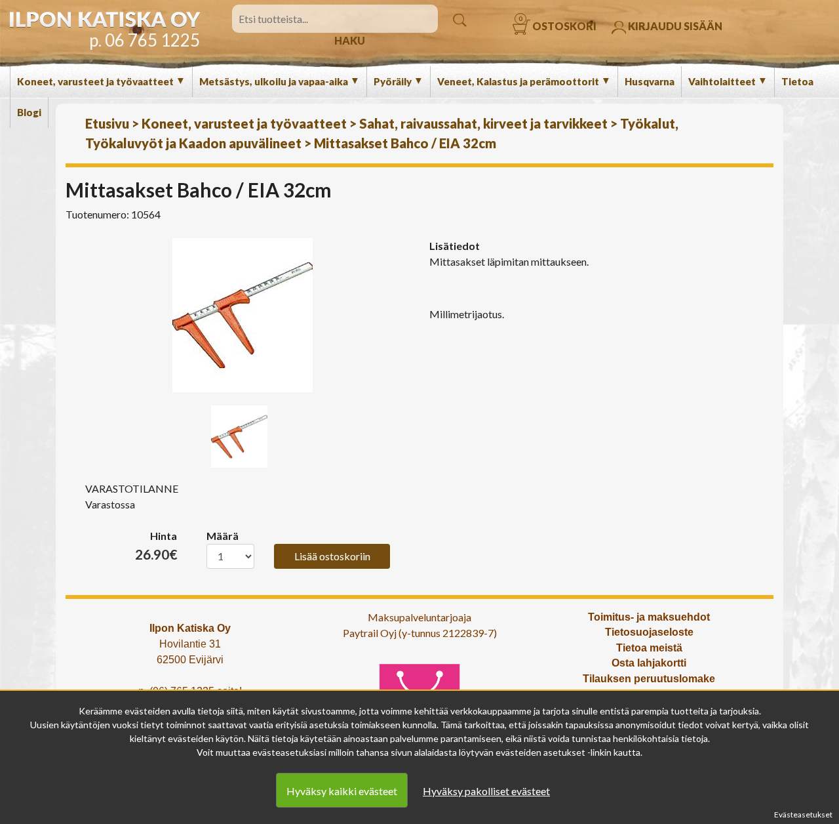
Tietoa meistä (649, 647)
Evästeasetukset (803, 814)
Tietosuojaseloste (649, 632)
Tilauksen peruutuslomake (649, 678)
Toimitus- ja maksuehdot (649, 617)
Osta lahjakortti (649, 663)
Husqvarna (649, 81)
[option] (242, 315)
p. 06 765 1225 (144, 40)
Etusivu (107, 123)
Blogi (29, 112)
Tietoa (797, 81)
